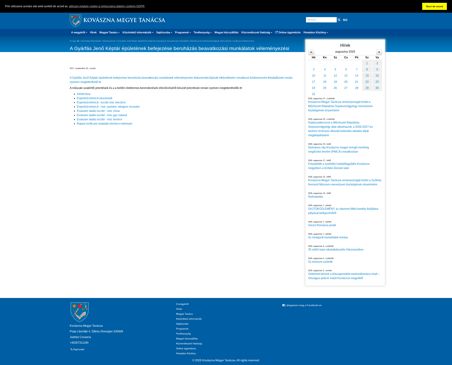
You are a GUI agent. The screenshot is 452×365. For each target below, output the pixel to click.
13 (345, 75)
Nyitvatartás (315, 196)
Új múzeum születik (320, 261)
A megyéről (182, 304)
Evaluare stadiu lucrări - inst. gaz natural (102, 115)
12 (335, 75)
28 (356, 87)
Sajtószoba (182, 323)
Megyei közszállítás (227, 32)
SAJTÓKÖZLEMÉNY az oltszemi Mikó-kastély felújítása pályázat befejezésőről (343, 211)
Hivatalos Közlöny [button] (315, 32)
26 (335, 87)
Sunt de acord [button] (434, 6)
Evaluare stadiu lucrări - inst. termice (99, 119)
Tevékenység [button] (202, 32)
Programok (182, 328)
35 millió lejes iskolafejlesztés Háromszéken (336, 249)
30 (377, 87)
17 (313, 81)
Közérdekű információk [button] (137, 32)
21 (356, 81)
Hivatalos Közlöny (186, 353)
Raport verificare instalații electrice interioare (104, 123)
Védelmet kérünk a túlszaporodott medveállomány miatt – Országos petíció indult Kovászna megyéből (344, 276)
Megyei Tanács (184, 313)
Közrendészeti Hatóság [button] (256, 32)
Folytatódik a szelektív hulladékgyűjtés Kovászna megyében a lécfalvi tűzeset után (339, 166)
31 (313, 94)
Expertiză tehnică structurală (94, 98)
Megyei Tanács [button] (108, 32)
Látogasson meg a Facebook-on (303, 305)
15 (367, 75)
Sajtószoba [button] (163, 32)
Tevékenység (183, 333)
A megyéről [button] (78, 32)
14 (356, 75)
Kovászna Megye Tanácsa (124, 20)
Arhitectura (83, 93)
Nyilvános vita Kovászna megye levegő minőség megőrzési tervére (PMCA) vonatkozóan (338, 149)
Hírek (93, 32)
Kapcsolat (78, 349)
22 (367, 81)
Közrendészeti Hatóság (189, 343)
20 (345, 81)
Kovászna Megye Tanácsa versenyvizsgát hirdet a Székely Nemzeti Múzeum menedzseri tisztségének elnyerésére (344, 182)
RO (345, 20)
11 (324, 75)
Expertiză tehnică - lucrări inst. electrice (101, 102)
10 (313, 75)
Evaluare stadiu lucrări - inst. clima (98, 110)
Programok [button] (182, 32)
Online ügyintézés (289, 32)
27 (345, 87)
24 (313, 87)
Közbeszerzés (109, 41)
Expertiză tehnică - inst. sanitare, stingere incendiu (108, 106)
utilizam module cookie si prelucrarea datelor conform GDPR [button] (107, 6)
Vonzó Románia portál (322, 225)
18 (324, 81)
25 (324, 87)
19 (335, 81)
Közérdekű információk (91, 41)
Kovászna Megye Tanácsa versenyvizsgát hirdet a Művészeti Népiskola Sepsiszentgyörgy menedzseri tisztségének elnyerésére (340, 106)
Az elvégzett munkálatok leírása (328, 237)
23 (377, 81)
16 (377, 75)
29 (367, 87)
